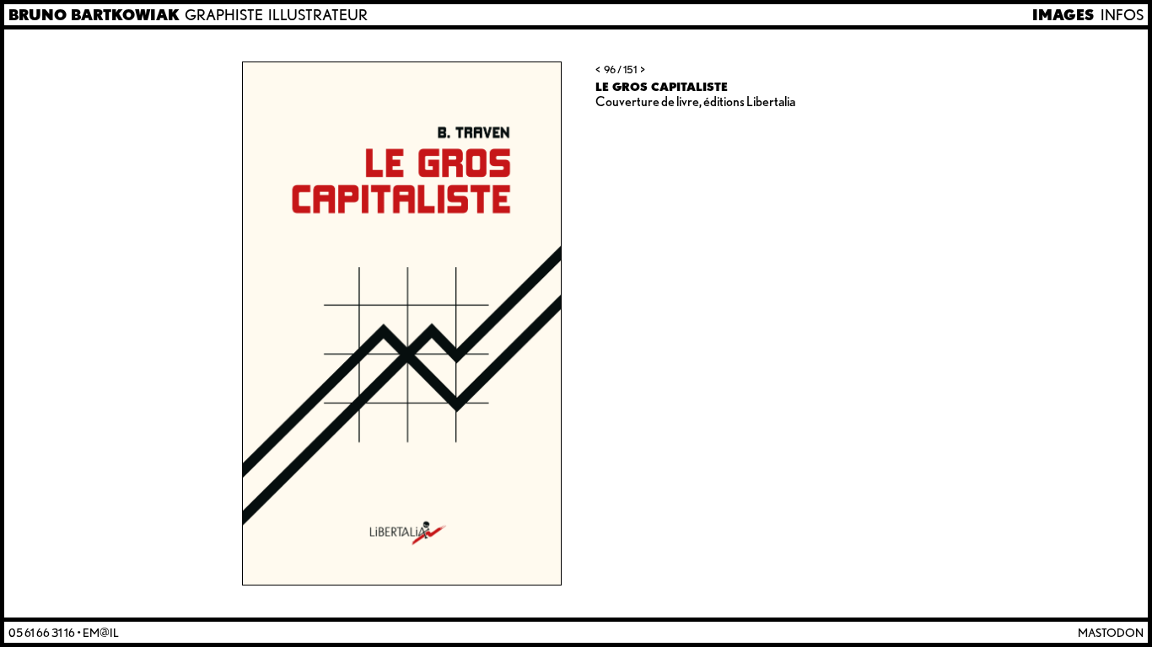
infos (1122, 15)
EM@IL (101, 632)
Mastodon (1111, 632)
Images (1063, 15)
